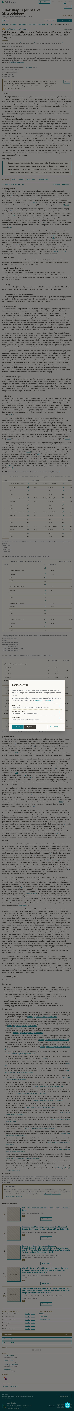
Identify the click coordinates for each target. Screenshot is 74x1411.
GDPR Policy (50, 700)
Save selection (54, 727)
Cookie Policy (39, 700)
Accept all (18, 727)
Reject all (30, 727)
